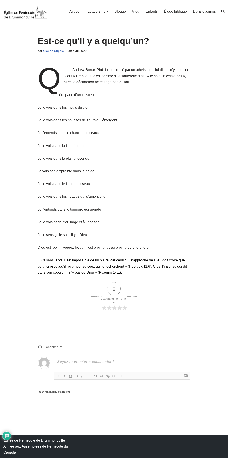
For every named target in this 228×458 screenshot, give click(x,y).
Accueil (75, 11)
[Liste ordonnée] (83, 376)
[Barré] (77, 376)
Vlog (135, 11)
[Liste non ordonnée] (89, 376)
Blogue (120, 11)
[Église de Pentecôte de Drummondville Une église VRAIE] (25, 11)
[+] (120, 375)
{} (113, 375)
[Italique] (64, 376)
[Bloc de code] (102, 376)
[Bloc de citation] (95, 376)
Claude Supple (53, 51)
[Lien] (108, 376)
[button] (107, 11)
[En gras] (58, 376)
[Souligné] (70, 376)
